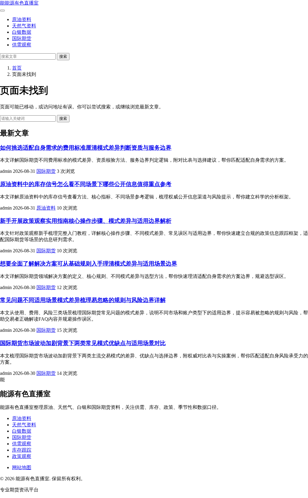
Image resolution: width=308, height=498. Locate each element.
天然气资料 (24, 25)
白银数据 (21, 32)
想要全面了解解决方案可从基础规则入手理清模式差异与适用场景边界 (88, 263)
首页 (17, 67)
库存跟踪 (21, 450)
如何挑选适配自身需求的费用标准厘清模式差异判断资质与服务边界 (85, 148)
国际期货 (21, 38)
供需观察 (21, 44)
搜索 (63, 56)
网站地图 (21, 467)
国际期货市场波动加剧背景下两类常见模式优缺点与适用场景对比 (83, 343)
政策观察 (21, 456)
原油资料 (21, 19)
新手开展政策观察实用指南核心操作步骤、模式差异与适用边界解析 (85, 221)
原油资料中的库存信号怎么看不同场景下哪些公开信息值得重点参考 (85, 184)
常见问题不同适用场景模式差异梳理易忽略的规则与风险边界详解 (83, 300)
